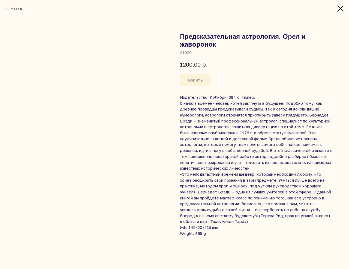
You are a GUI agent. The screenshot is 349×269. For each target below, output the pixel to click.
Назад (16, 8)
